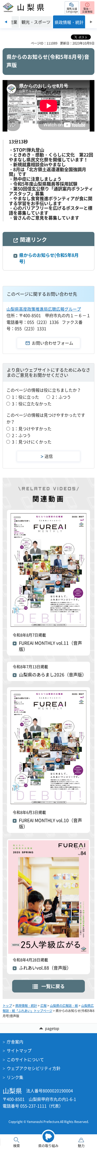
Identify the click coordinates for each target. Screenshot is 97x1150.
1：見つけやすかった (31, 428)
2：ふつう (61, 397)
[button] (72, 7)
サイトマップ (19, 1050)
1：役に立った (25, 397)
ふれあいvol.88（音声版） (45, 968)
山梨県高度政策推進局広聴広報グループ (43, 309)
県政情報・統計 (26, 1005)
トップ (7, 1005)
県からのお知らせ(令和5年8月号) (49, 258)
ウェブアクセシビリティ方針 (34, 1068)
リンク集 (15, 1077)
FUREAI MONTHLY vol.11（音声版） (50, 646)
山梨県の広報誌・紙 (64, 1005)
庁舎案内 (15, 1042)
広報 (43, 1005)
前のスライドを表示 (6, 21)
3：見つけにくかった (31, 442)
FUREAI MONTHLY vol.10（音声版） (50, 823)
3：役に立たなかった (31, 403)
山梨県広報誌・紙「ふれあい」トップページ (48, 1008)
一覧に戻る (53, 986)
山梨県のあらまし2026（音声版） (52, 675)
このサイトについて (25, 1059)
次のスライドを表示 (91, 21)
